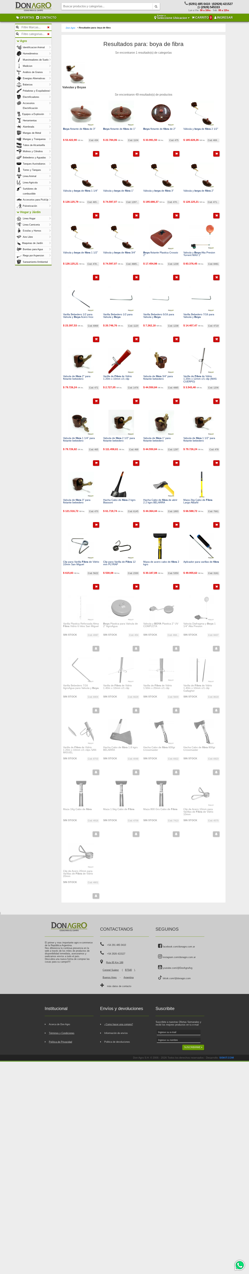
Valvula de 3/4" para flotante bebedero (158, 377)
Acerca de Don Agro (59, 1024)
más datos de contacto (119, 986)
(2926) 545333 (210, 7)
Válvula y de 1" (118, 190)
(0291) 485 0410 (199, 3)
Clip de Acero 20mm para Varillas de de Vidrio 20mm (78, 874)
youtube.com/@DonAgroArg (177, 968)
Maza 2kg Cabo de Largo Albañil (197, 501)
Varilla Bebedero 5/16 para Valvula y (158, 315)
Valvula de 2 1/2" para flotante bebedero (119, 439)
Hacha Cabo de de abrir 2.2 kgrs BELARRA (160, 501)
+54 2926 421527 (116, 953)
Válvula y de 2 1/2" (200, 129)
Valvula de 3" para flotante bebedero (76, 501)
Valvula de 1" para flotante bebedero (157, 439)
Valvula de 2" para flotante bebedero (76, 377)
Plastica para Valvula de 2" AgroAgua (120, 625)
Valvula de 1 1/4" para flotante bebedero (79, 439)
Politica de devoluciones (117, 1041)
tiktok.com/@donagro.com (176, 978)
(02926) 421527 (222, 3)
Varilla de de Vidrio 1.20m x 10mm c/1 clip (117, 377)
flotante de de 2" (159, 129)
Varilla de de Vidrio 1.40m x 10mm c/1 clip (117, 686)
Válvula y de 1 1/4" (80, 190)
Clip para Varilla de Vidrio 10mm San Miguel (81, 563)
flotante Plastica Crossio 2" (160, 254)
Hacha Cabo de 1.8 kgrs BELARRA (120, 748)
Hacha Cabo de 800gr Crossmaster (199, 748)
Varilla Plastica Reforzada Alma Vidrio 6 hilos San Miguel (81, 625)
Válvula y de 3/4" (119, 252)
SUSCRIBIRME (192, 1047)
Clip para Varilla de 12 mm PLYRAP (119, 563)
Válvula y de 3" (158, 190)
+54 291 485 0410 (116, 945)
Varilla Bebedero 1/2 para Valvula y (118, 315)
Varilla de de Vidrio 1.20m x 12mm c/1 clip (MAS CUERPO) (200, 379)
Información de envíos (116, 1033)
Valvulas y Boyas (74, 87)
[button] (96, 154)
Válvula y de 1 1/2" (80, 252)
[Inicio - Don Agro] (33, 7)
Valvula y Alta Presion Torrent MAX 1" (199, 254)
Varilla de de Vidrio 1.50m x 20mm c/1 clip (157, 686)
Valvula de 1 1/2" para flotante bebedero (199, 439)
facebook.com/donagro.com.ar (178, 946)
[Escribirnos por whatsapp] (239, 1265)
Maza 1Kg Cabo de (77, 809)
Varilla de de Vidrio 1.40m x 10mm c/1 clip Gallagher (197, 688)
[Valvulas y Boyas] (74, 73)
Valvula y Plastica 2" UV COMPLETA (160, 625)
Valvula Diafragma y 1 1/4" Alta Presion (199, 625)
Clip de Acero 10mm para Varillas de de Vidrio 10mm (198, 812)
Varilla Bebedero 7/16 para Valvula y (198, 315)
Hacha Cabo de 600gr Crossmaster (159, 748)
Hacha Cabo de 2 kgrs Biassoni (119, 501)
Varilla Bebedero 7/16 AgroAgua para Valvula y (81, 686)
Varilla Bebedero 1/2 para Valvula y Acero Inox (78, 315)
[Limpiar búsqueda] (48, 27)
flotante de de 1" (119, 129)
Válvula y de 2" (198, 190)
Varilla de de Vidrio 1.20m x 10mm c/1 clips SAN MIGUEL (79, 750)
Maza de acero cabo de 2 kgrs (161, 563)
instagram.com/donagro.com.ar (179, 957)
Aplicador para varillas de (201, 561)
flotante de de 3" (79, 129)
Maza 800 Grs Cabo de (160, 809)
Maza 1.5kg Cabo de (118, 809)
